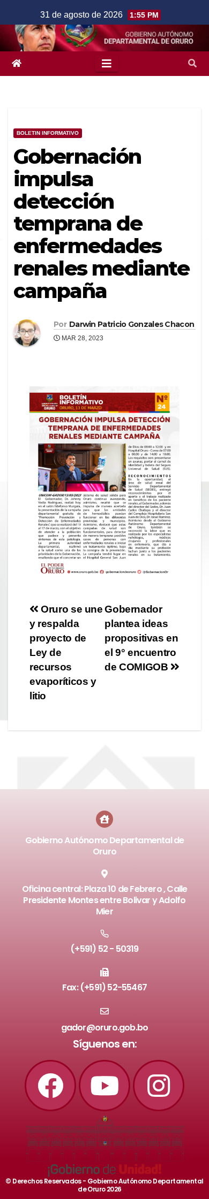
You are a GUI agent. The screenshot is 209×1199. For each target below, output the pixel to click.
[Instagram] (158, 1085)
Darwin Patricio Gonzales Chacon (131, 324)
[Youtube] (104, 1085)
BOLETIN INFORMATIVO (48, 133)
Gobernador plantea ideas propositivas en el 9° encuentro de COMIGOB (141, 638)
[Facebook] (50, 1085)
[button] (192, 63)
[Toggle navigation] (106, 64)
